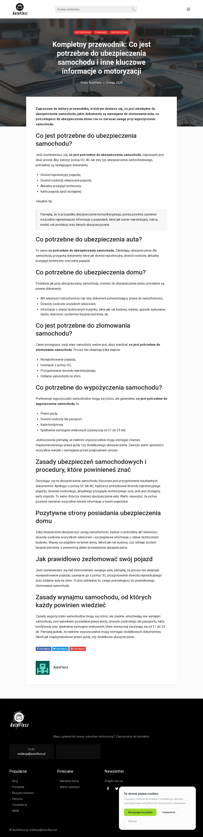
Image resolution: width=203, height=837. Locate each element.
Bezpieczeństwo (23, 793)
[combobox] (96, 9)
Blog (15, 781)
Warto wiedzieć (70, 787)
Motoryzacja (83, 32)
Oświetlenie (19, 805)
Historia (17, 799)
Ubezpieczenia (119, 32)
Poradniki (100, 32)
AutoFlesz (95, 82)
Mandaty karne (69, 781)
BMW (15, 811)
